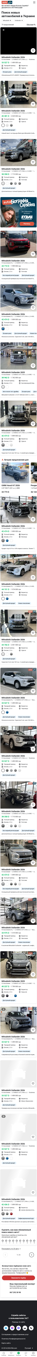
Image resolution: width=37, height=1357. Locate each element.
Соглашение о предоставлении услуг (15, 1334)
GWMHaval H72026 (11, 485)
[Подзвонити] (31, 1328)
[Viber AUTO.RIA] (18, 1328)
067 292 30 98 (15, 1292)
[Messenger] (12, 1328)
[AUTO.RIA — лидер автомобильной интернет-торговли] (7, 2)
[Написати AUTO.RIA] (24, 1328)
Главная (3, 1355)
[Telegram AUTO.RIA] (6, 1328)
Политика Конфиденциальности (13, 1339)
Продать (18, 1355)
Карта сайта (6, 1343)
